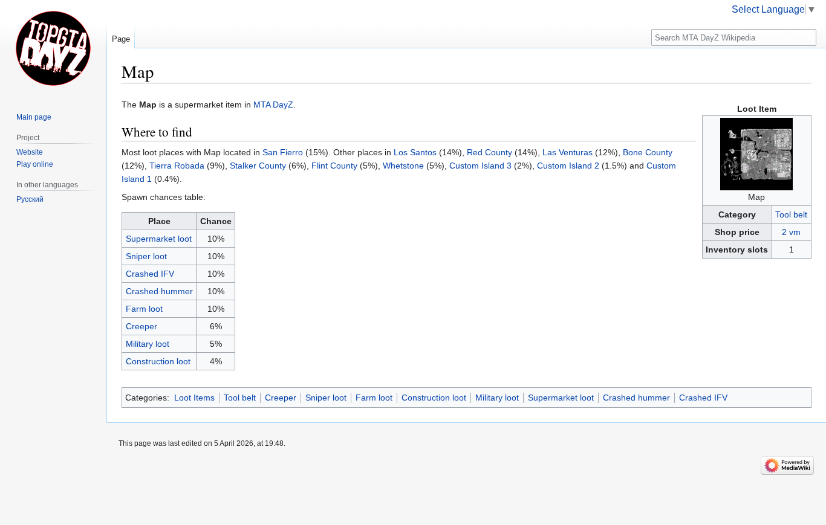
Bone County (647, 152)
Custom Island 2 (568, 165)
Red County (489, 152)
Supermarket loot (159, 238)
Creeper (141, 326)
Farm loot (144, 309)
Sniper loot (146, 256)
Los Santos (415, 152)
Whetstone (403, 165)
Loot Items (194, 397)
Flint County (334, 165)
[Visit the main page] (53, 48)
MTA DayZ (273, 104)
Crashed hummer (159, 291)
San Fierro (282, 152)
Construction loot (158, 361)
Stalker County (258, 165)
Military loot (147, 344)
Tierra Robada (176, 165)
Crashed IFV (150, 274)
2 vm (791, 232)
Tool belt (791, 214)
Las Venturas (567, 152)
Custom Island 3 (480, 165)
